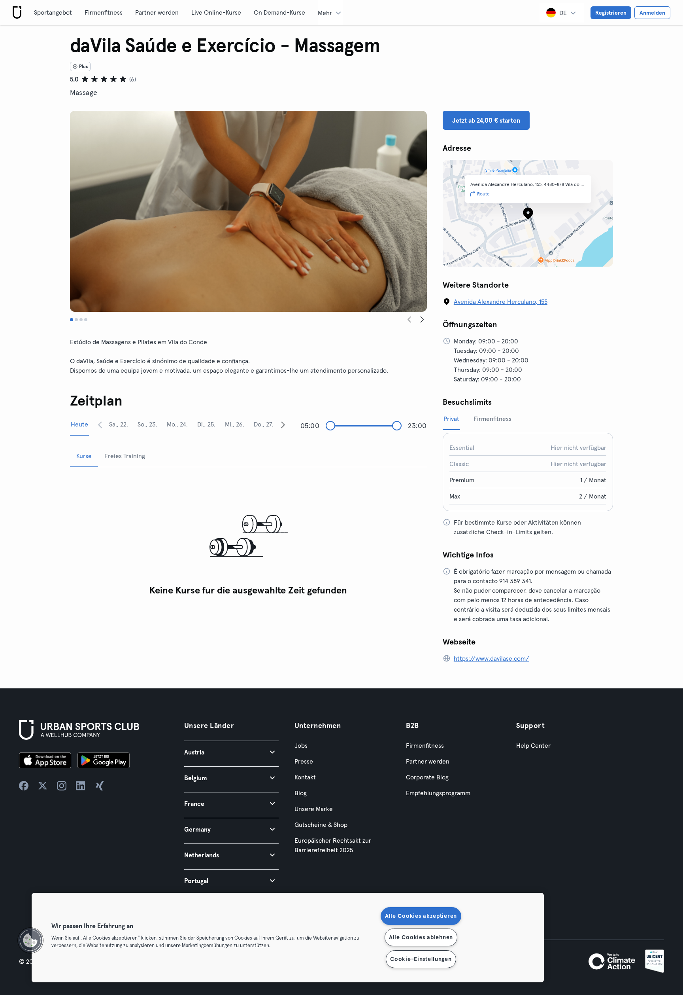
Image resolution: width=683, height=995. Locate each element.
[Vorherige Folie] (409, 319)
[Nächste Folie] (422, 319)
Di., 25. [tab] (206, 424)
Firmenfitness (104, 12)
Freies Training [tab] (124, 456)
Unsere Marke (313, 809)
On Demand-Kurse (279, 12)
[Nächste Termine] (283, 424)
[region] (288, 937)
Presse (303, 761)
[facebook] (23, 785)
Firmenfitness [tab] (492, 419)
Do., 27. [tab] (264, 424)
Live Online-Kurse (216, 12)
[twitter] (42, 785)
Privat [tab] (451, 419)
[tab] (71, 319)
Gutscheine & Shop (320, 824)
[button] (231, 752)
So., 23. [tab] (147, 424)
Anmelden (652, 12)
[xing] (99, 785)
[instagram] (61, 785)
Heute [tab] (79, 424)
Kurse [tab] (84, 456)
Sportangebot (53, 12)
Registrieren (610, 12)
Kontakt (305, 777)
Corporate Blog (427, 777)
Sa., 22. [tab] (118, 424)
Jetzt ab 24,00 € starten (486, 120)
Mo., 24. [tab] (177, 424)
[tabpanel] (248, 537)
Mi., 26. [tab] (234, 424)
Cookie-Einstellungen (420, 959)
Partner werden (157, 12)
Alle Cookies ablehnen (421, 937)
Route (483, 194)
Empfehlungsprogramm (438, 793)
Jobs (301, 745)
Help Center (533, 745)
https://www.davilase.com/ (491, 658)
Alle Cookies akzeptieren (421, 915)
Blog (300, 793)
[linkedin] (80, 785)
